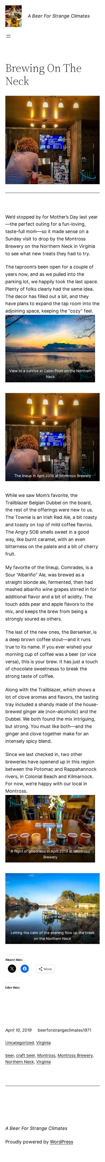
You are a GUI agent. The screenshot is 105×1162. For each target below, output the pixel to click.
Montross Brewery (75, 1055)
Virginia (43, 1042)
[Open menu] (8, 36)
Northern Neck (19, 1061)
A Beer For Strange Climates (59, 16)
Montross (46, 1055)
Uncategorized (19, 1042)
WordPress (61, 1141)
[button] (50, 348)
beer (9, 1055)
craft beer (25, 1055)
